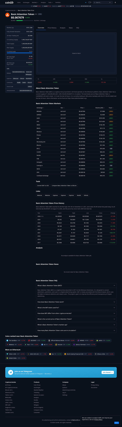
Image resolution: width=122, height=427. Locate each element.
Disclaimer (94, 387)
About (64, 385)
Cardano (9, 412)
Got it (116, 423)
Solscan (22, 78)
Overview (41, 28)
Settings (64, 395)
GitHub (30, 86)
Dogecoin (10, 407)
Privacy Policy (95, 385)
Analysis (43, 2)
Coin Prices (37, 385)
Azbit (38, 118)
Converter (37, 412)
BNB (8, 397)
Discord (30, 82)
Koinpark (39, 162)
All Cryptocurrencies (11, 387)
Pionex (39, 135)
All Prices (8, 385)
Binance (39, 131)
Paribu (39, 155)
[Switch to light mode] (90, 2)
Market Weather (38, 390)
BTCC (38, 148)
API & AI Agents (38, 407)
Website (39, 195)
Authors (64, 387)
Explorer (55, 195)
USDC (9, 402)
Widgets (36, 405)
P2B (38, 138)
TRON (8, 410)
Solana (8, 400)
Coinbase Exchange (42, 175)
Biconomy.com (41, 142)
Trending (36, 392)
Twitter (24, 82)
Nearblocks (29, 78)
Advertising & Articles (68, 390)
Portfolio (57, 2)
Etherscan (15, 78)
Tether (9, 395)
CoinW (39, 152)
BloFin (38, 128)
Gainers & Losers (39, 395)
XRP (7, 405)
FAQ (77, 28)
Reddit (18, 82)
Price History (52, 28)
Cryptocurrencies (10, 10)
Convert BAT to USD (43, 185)
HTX (38, 121)
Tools (49, 2)
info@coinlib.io (75, 420)
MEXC (38, 169)
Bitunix (39, 145)
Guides (36, 400)
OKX (38, 172)
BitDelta (39, 111)
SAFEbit (39, 115)
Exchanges (26, 2)
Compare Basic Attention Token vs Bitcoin (64, 185)
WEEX (38, 125)
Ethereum (9, 392)
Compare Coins (38, 410)
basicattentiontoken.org (18, 72)
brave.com (29, 72)
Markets (34, 2)
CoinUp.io (40, 165)
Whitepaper (29, 74)
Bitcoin (9, 390)
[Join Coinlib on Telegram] (85, 2)
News (71, 28)
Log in (64, 392)
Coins (19, 2)
